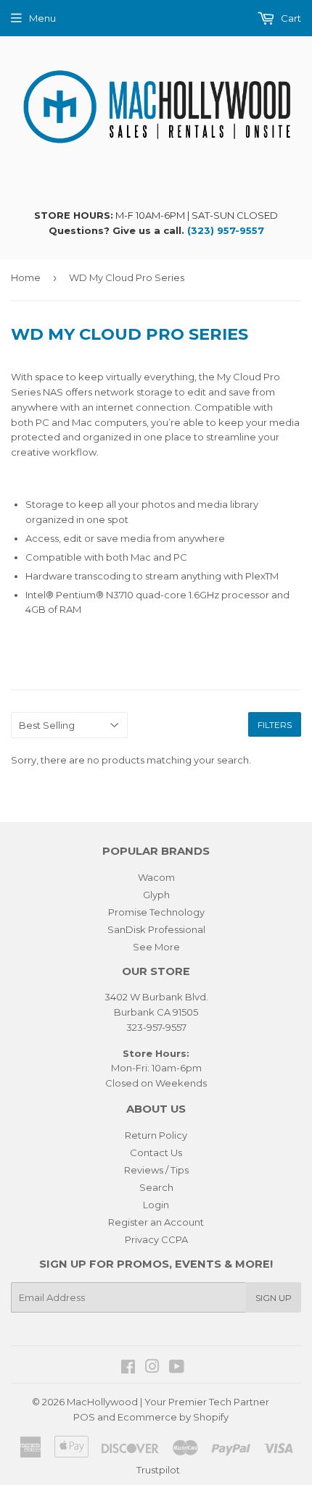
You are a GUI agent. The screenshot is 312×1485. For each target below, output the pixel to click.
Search (156, 1187)
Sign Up (273, 1297)
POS (84, 1417)
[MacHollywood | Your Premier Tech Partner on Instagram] (152, 1368)
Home (26, 277)
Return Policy (156, 1135)
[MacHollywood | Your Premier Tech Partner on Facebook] (128, 1368)
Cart (290, 18)
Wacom (156, 877)
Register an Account (156, 1222)
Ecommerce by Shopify (173, 1417)
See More (156, 947)
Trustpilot (158, 1470)
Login (156, 1204)
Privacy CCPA (156, 1239)
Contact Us (156, 1152)
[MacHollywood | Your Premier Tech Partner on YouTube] (176, 1368)
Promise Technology (156, 912)
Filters (275, 724)
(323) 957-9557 (225, 230)
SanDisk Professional (156, 929)
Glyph (156, 894)
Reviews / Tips (156, 1170)
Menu (42, 18)
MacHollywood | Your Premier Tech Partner (168, 1401)
